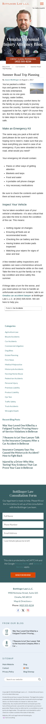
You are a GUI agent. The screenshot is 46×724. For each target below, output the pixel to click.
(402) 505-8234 (26, 605)
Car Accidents (20, 67)
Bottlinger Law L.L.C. (15, 3)
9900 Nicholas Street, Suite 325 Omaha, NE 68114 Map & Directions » (23, 594)
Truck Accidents (11, 406)
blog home (6, 67)
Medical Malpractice (13, 364)
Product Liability (12, 392)
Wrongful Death (12, 411)
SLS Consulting (10, 718)
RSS (27, 668)
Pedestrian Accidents (14, 378)
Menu (41, 3)
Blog (25, 664)
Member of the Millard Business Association (35, 52)
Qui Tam (8, 397)
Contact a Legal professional (23, 60)
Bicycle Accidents (12, 336)
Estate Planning (11, 355)
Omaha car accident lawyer (16, 295)
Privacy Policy (22, 563)
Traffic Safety (10, 401)
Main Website (8, 664)
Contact (5, 668)
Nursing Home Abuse (14, 374)
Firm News (9, 360)
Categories (10, 326)
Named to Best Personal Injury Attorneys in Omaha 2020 (10, 52)
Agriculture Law (11, 332)
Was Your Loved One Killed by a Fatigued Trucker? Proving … (25, 632)
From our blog (13, 623)
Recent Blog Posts (11, 419)
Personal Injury (11, 383)
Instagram (28, 610)
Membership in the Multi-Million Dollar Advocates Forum (19, 52)
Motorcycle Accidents (14, 369)
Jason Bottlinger (12, 80)
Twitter (23, 610)
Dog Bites (9, 350)
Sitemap (8, 659)
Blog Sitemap (28, 672)
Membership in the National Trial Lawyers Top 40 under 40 (27, 52)
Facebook (18, 610)
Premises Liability (12, 387)
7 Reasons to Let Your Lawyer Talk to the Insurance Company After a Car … (26, 643)
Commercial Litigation (14, 346)
